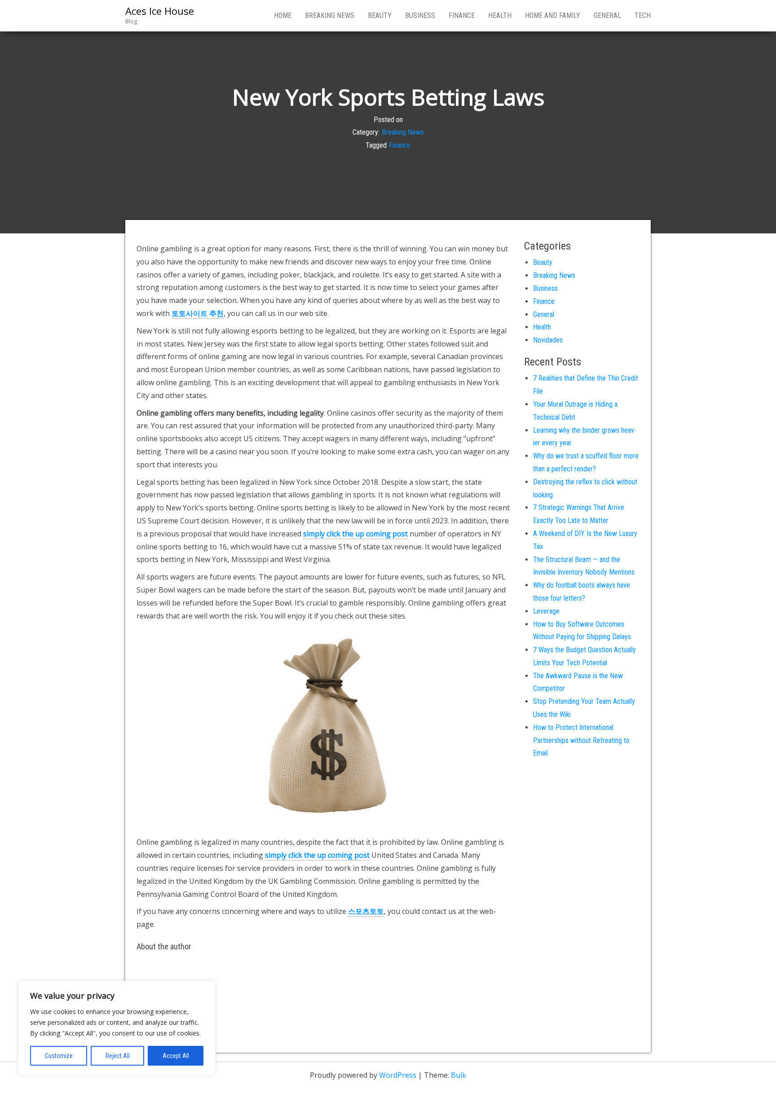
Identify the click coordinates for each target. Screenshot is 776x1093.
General (607, 15)
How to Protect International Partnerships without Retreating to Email (581, 740)
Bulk (458, 1075)
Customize (59, 1055)
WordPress (397, 1075)
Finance (462, 15)
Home (282, 15)
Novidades (548, 340)
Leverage (546, 611)
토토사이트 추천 (198, 313)
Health (499, 15)
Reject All (118, 1055)
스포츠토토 (366, 911)
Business (420, 15)
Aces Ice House (159, 11)
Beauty (380, 15)
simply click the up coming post (355, 534)
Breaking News (329, 15)
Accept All (176, 1055)
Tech (643, 15)
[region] (117, 1028)
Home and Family (552, 15)
